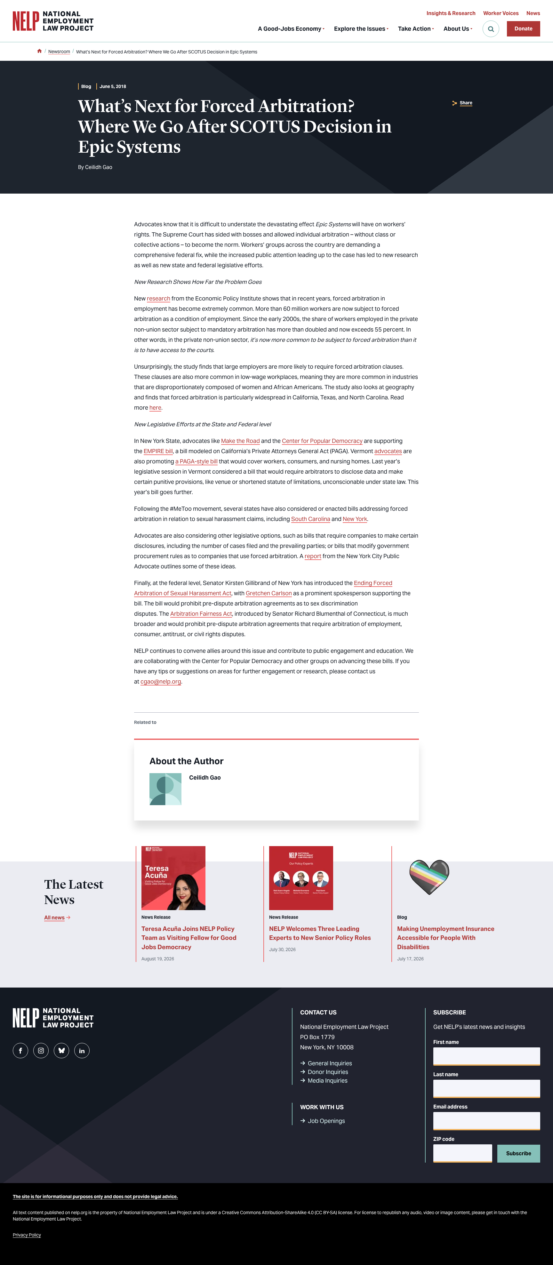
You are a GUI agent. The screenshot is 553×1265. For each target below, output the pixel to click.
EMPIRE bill (158, 451)
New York (355, 519)
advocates (388, 451)
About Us (456, 28)
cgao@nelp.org (160, 681)
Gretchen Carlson (269, 593)
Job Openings (326, 1121)
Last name (445, 1074)
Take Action (414, 28)
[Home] (39, 51)
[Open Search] (491, 28)
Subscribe (518, 1153)
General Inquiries (330, 1063)
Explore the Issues (359, 28)
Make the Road (240, 440)
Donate (524, 28)
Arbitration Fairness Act (201, 613)
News (533, 13)
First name (446, 1042)
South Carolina (310, 519)
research (158, 298)
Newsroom (59, 51)
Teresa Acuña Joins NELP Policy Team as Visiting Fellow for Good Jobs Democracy (188, 938)
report (313, 556)
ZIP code (443, 1139)
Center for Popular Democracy (322, 440)
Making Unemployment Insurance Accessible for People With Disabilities (445, 938)
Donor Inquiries (328, 1072)
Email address (450, 1106)
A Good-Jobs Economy (289, 28)
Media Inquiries (328, 1080)
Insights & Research (451, 13)
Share (466, 103)
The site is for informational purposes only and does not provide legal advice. (95, 1196)
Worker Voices (501, 13)
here (155, 407)
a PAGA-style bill (196, 461)
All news (54, 917)
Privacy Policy (27, 1235)
